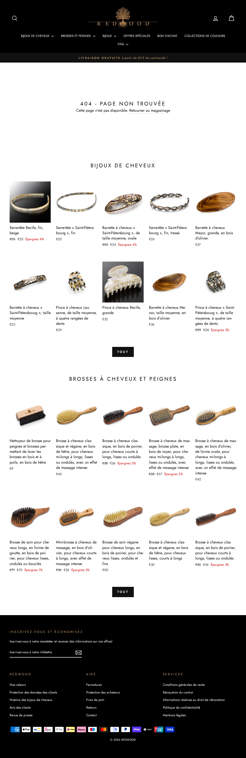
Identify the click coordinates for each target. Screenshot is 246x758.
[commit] (78, 652)
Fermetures (94, 684)
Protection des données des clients (33, 692)
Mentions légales (174, 715)
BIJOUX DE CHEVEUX (35, 36)
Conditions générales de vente (184, 684)
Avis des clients (20, 707)
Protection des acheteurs (103, 692)
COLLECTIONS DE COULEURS (204, 36)
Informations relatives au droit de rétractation (194, 699)
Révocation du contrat (178, 692)
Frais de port (95, 699)
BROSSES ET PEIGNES (76, 36)
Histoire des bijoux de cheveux (31, 699)
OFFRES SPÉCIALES (136, 36)
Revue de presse (21, 715)
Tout (123, 352)
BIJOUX (108, 36)
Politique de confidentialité (181, 707)
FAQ (121, 44)
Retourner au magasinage (149, 110)
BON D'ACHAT (167, 36)
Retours (91, 707)
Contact (91, 715)
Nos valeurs (18, 684)
